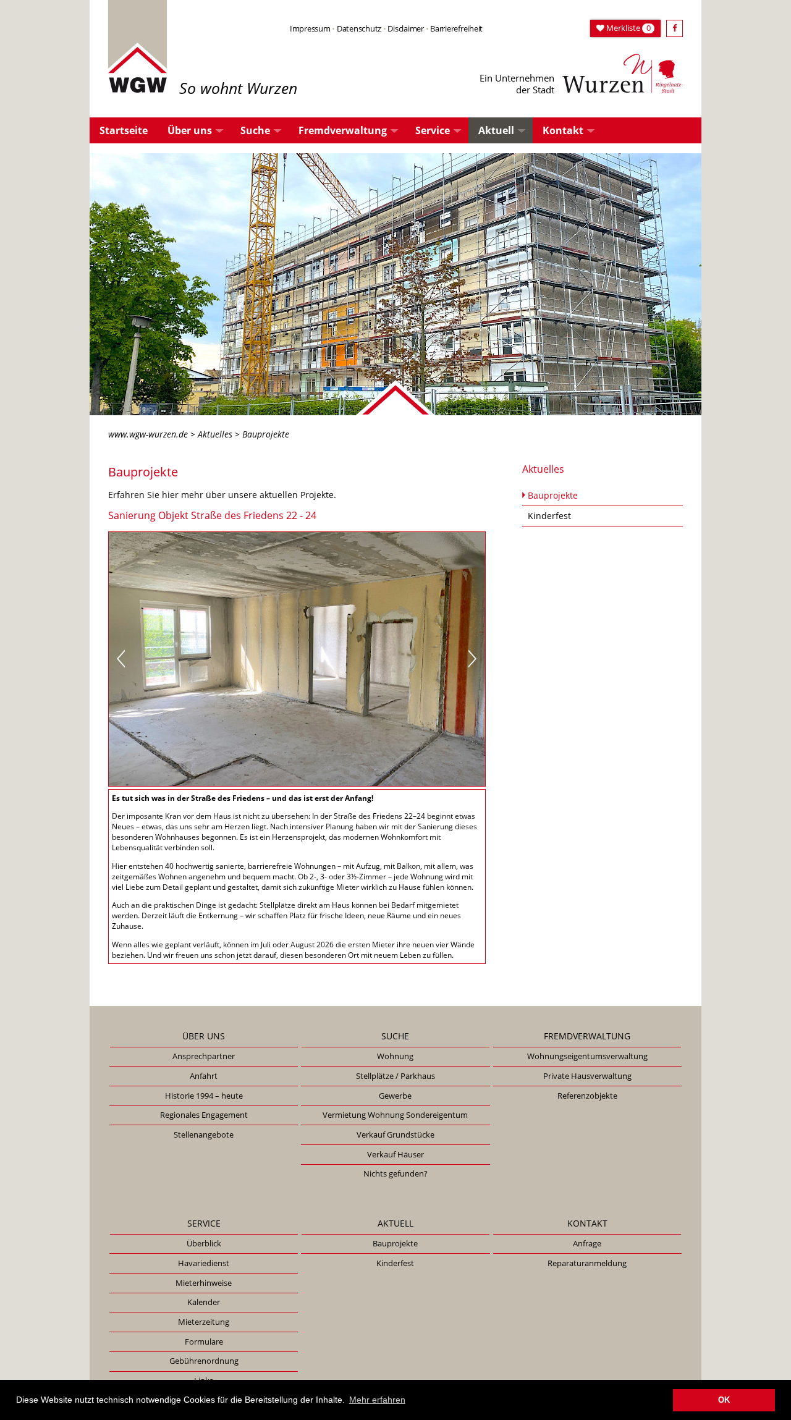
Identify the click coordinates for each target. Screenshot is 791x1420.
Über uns (189, 130)
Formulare (204, 1341)
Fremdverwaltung (342, 130)
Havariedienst (203, 1263)
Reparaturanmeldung (587, 1263)
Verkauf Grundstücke (395, 1134)
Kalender (203, 1302)
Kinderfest (549, 516)
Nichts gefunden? (395, 1173)
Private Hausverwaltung (587, 1075)
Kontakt (563, 130)
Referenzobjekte (587, 1095)
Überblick (204, 1243)
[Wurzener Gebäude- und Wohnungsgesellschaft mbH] (137, 45)
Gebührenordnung (204, 1360)
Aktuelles (215, 434)
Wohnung (395, 1056)
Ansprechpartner (203, 1056)
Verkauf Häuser (395, 1154)
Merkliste (627, 27)
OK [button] (724, 1400)
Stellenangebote (204, 1134)
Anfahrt (204, 1075)
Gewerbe (395, 1095)
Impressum (310, 28)
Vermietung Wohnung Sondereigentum (395, 1114)
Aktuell (496, 130)
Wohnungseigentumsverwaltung (587, 1056)
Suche (255, 130)
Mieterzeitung (203, 1321)
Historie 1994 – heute (204, 1095)
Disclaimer (405, 28)
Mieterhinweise (204, 1282)
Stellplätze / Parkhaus (395, 1075)
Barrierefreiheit (456, 28)
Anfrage (587, 1243)
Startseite (123, 130)
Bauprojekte (553, 495)
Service (432, 130)
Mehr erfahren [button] (377, 1400)
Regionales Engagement (204, 1114)
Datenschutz (359, 28)
